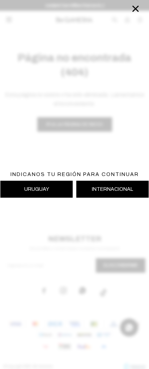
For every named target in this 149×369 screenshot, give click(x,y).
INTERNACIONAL (112, 189)
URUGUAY (36, 189)
